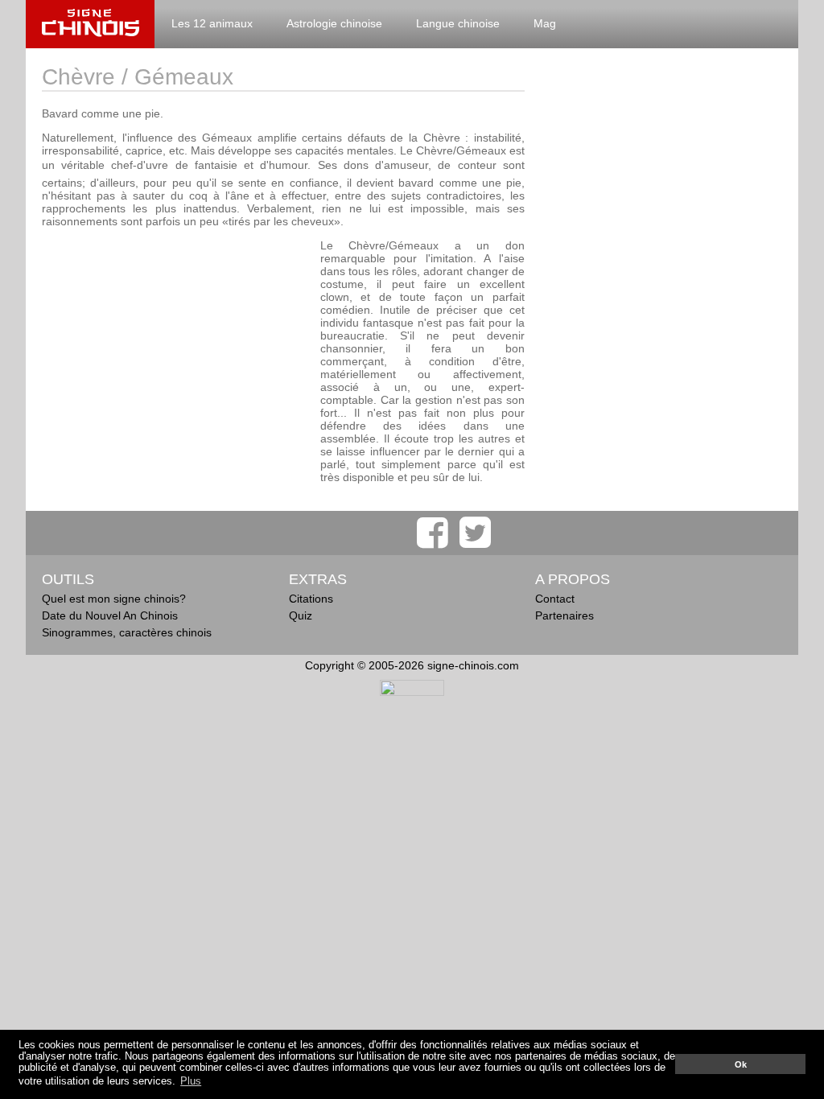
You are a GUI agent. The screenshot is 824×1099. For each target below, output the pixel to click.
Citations (311, 598)
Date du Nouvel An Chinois (110, 615)
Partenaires (564, 615)
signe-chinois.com (90, 24)
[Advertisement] (177, 351)
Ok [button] (741, 1064)
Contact (555, 598)
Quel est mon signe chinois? (114, 598)
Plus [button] (190, 1081)
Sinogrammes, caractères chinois (127, 632)
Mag (545, 23)
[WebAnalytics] (412, 691)
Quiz (300, 615)
